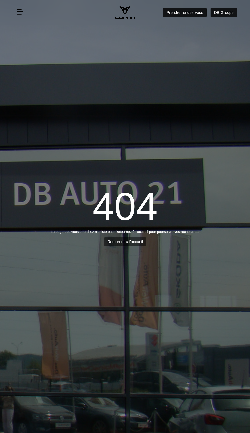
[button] (19, 12)
